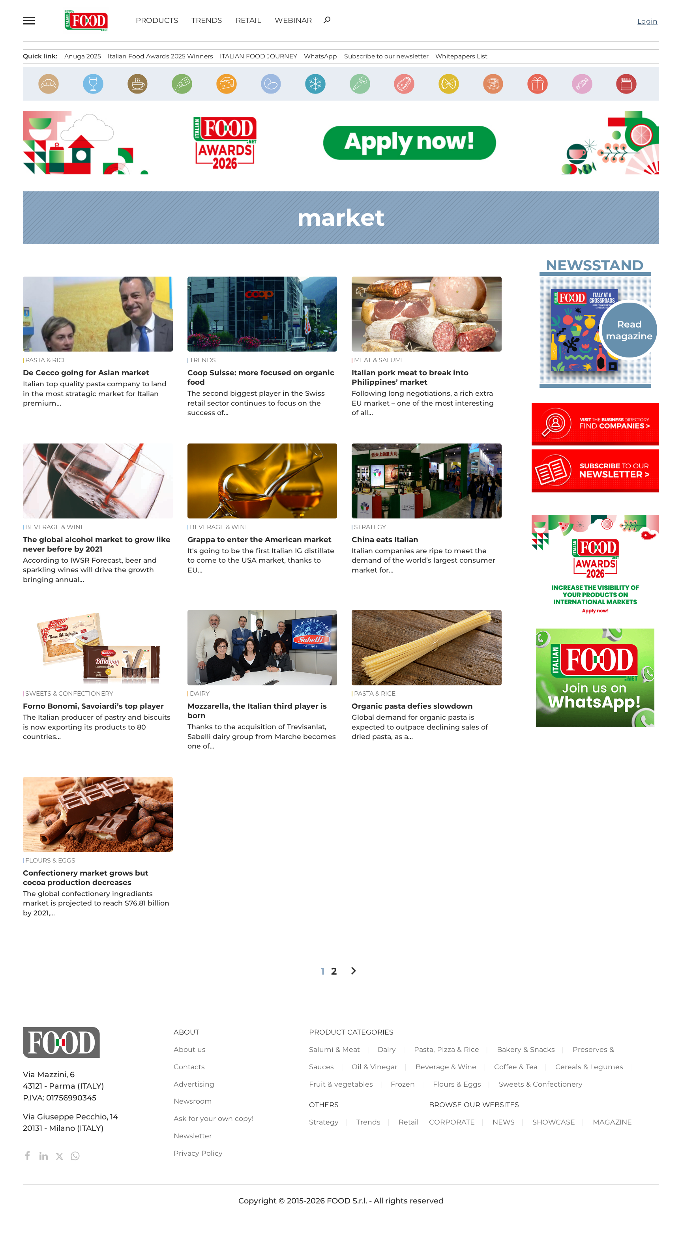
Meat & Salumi (378, 360)
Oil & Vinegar (374, 1067)
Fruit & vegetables (341, 1084)
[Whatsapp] (75, 1155)
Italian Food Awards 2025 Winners (160, 56)
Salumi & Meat (334, 1049)
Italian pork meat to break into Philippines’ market (410, 377)
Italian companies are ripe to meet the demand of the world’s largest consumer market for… (423, 560)
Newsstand (595, 265)
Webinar (293, 20)
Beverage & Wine (54, 527)
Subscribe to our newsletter (386, 56)
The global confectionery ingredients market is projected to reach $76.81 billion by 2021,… (96, 903)
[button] (30, 21)
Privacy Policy (198, 1153)
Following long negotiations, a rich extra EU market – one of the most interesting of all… (423, 403)
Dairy (200, 693)
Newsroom (193, 1101)
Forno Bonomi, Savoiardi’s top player (93, 706)
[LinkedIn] (45, 1155)
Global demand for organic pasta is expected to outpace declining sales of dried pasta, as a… (420, 727)
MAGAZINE (612, 1122)
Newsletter (193, 1136)
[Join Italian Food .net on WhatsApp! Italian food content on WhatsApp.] (595, 724)
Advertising (194, 1084)
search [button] (327, 20)
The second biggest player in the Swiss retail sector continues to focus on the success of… (256, 403)
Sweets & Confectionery (69, 693)
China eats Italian (385, 539)
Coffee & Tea (516, 1067)
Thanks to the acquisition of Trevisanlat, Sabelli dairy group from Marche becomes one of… (261, 736)
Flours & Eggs (50, 860)
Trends (206, 20)
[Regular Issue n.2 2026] (595, 330)
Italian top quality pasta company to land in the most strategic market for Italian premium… (95, 393)
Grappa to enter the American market (259, 539)
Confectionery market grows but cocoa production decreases (85, 877)
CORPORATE (452, 1122)
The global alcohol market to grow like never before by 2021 (96, 544)
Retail (248, 20)
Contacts (189, 1067)
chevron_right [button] (353, 971)
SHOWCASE (553, 1122)
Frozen (403, 1084)
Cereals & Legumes (589, 1067)
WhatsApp (320, 56)
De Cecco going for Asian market (86, 372)
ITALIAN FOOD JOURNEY (258, 56)
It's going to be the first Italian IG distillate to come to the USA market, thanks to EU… (260, 560)
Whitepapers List (461, 56)
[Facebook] (29, 1155)
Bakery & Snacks (526, 1049)
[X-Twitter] (60, 1155)
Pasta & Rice (46, 360)
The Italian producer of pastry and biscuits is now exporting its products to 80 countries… (96, 727)
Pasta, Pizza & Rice (446, 1049)
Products (157, 20)
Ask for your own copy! (214, 1118)
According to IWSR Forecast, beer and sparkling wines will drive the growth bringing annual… (90, 570)
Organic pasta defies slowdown (412, 706)
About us (190, 1049)
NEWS (504, 1122)
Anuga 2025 (82, 56)
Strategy (370, 527)
